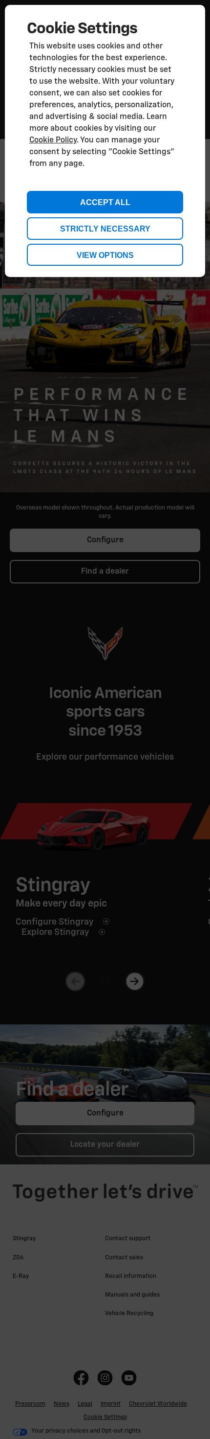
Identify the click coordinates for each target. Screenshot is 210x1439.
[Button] (105, 255)
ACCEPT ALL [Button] (105, 202)
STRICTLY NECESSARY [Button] (105, 229)
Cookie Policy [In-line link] (53, 140)
